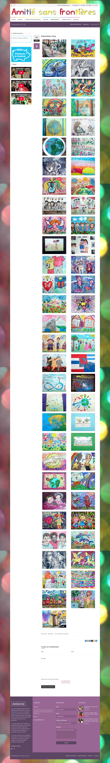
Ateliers (45, 19)
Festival (20, 19)
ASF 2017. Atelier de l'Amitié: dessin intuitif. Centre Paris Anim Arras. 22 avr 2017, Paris (91, 720)
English (87, 5)
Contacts (76, 19)
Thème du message (62, 720)
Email (72, 651)
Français (75, 5)
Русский (81, 5)
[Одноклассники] (88, 641)
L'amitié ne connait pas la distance (20, 38)
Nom (42, 651)
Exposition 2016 (82, 755)
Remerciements (55, 19)
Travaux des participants (32, 19)
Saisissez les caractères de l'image (50, 679)
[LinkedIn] (96, 641)
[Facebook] (14, 748)
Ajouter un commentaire (48, 686)
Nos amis (90, 755)
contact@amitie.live (65, 5)
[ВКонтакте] (86, 641)
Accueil (13, 19)
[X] (92, 641)
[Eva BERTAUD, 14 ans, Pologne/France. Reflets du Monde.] (55, 481)
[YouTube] (12, 5)
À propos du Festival (71, 755)
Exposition (50, 633)
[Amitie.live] (54, 12)
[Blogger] (94, 641)
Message (43, 658)
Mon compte (95, 5)
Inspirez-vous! (66, 19)
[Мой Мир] (90, 641)
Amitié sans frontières (63, 633)
